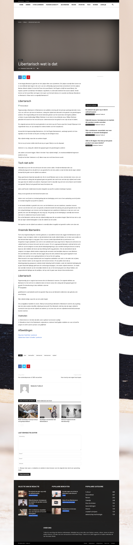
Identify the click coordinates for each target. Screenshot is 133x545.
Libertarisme (47, 355)
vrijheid (54, 355)
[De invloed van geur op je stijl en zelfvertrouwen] (22, 494)
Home (21, 5)
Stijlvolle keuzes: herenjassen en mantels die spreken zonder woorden (38, 502)
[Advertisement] (82, 13)
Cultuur (25, 22)
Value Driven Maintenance (70, 500)
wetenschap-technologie (68, 502)
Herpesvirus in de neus (69, 509)
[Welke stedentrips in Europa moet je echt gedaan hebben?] (28, 411)
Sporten (82, 5)
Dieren (28, 5)
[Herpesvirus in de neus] (56, 511)
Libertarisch (39, 355)
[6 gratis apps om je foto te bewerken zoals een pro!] (56, 494)
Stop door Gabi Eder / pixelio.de (27, 335)
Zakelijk (103, 5)
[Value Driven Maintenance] (56, 502)
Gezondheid (65, 5)
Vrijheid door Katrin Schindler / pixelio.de (30, 337)
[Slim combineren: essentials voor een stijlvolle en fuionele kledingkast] (22, 512)
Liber (25, 355)
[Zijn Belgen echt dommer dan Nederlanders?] (50, 411)
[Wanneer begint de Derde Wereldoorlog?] (71, 411)
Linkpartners (99, 543)
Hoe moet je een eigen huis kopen (71, 377)
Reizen (74, 5)
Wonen (95, 5)
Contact (27, 1)
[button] (112, 5)
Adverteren (21, 1)
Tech (88, 5)
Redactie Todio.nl (26, 68)
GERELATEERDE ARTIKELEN (27, 401)
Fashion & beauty (52, 5)
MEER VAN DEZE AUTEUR (44, 401)
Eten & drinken (38, 5)
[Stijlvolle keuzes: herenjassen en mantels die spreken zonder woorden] (22, 502)
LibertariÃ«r (31, 355)
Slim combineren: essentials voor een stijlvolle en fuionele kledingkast (37, 511)
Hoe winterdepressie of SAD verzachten (30, 377)
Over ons (106, 543)
